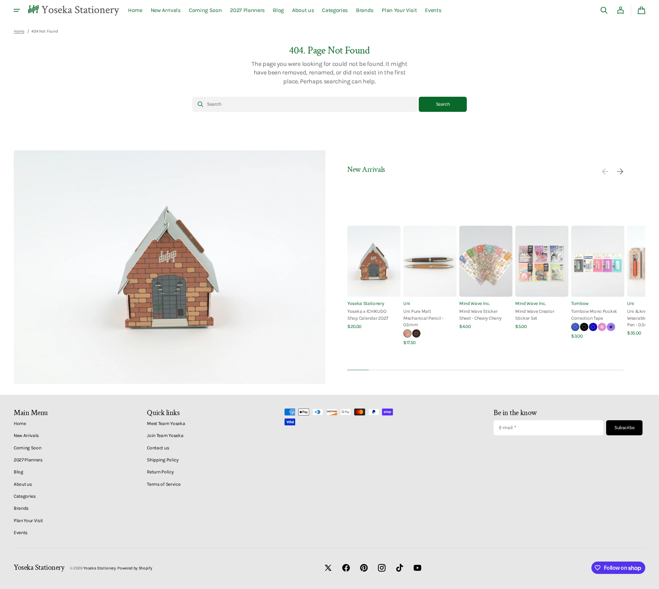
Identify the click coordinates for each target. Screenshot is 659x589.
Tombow (580, 303)
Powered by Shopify (134, 568)
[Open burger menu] (16, 10)
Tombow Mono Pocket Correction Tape (594, 314)
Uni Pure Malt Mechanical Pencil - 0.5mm (423, 317)
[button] (604, 10)
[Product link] (374, 278)
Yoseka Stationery (365, 303)
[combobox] (304, 104)
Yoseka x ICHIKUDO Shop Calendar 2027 (367, 314)
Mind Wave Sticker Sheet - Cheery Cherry (480, 314)
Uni (406, 303)
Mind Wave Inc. (474, 303)
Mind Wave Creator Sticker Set (534, 314)
